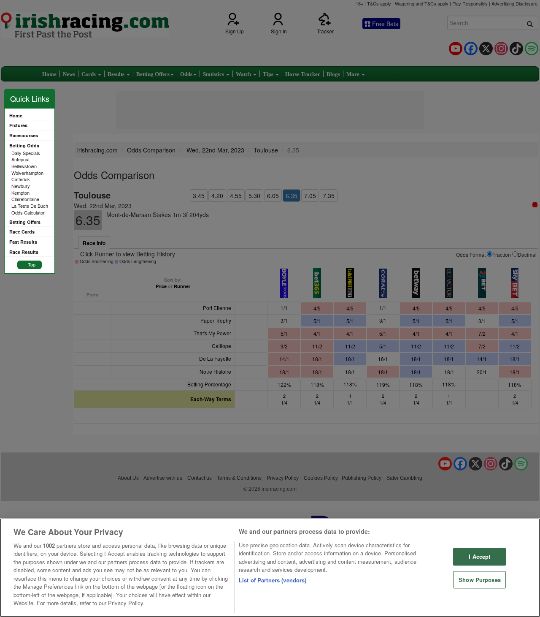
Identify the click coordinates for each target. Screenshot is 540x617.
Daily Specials (25, 152)
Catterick (20, 179)
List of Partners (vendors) (272, 580)
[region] (270, 567)
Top (31, 264)
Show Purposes (480, 580)
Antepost (20, 159)
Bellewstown (24, 166)
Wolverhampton (27, 172)
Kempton (20, 192)
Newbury (20, 185)
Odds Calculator (28, 212)
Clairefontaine (25, 199)
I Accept (479, 556)
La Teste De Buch (29, 205)
